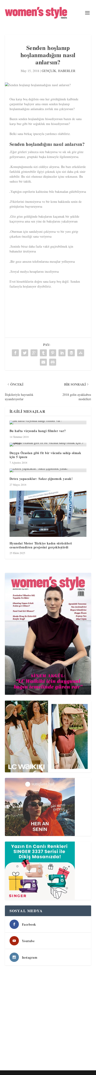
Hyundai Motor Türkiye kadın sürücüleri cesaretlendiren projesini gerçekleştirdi (41, 545)
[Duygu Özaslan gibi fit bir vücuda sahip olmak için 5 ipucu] (48, 444)
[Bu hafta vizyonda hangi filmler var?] (48, 422)
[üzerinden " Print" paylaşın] (52, 362)
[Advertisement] (48, 1019)
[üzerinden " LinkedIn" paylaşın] (62, 352)
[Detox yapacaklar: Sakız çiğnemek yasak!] (48, 470)
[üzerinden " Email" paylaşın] (43, 362)
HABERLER (66, 71)
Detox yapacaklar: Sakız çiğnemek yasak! (41, 478)
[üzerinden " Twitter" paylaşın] (24, 352)
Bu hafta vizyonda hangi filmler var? (38, 430)
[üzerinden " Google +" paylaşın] (34, 352)
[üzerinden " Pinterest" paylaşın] (52, 352)
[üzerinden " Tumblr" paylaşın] (43, 352)
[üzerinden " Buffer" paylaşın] (71, 352)
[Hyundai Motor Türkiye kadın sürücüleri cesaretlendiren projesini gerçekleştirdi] (48, 514)
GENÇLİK (49, 71)
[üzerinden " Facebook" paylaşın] (15, 352)
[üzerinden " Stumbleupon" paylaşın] (80, 352)
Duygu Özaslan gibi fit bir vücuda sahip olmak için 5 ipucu (45, 454)
